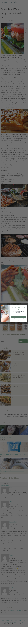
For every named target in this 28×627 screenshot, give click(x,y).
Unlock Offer (18, 317)
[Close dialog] (26, 305)
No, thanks (18, 320)
